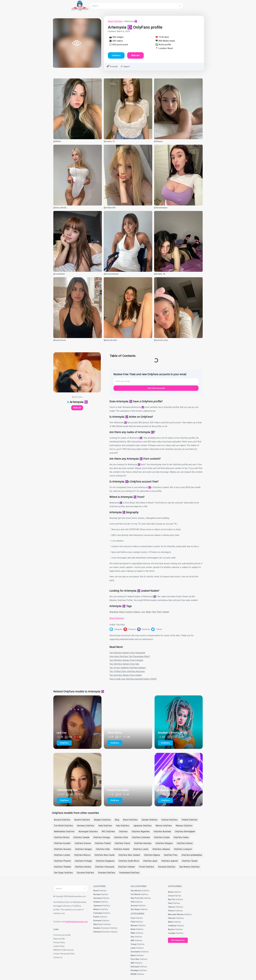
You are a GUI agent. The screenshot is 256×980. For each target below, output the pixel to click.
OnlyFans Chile (121, 837)
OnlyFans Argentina (141, 831)
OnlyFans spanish (169, 861)
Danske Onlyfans (149, 819)
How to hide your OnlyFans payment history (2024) (133, 679)
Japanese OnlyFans (142, 825)
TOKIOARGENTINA (67, 790)
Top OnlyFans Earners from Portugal (126, 660)
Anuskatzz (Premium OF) (172, 732)
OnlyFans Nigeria (152, 855)
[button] (116, 629)
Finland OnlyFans (189, 819)
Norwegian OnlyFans (88, 831)
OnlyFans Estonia (83, 843)
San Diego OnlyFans (63, 872)
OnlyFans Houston (62, 849)
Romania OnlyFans (166, 866)
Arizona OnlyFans (62, 819)
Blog (117, 819)
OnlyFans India (103, 849)
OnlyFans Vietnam (126, 866)
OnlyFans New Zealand (129, 855)
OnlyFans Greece (185, 843)
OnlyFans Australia (162, 831)
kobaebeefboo (166, 790)
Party (159, 612)
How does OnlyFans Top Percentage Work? (129, 656)
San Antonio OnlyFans (189, 866)
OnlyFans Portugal (83, 861)
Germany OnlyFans (85, 825)
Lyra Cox (61, 732)
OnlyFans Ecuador (62, 843)
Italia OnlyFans (105, 825)
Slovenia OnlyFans (85, 872)
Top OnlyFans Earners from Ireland (125, 675)
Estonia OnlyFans (169, 819)
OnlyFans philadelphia (191, 855)
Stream (166, 612)
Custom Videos (132, 612)
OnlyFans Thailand (62, 866)
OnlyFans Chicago (101, 837)
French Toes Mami (118, 790)
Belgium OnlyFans (102, 819)
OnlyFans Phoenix (62, 861)
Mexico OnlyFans (164, 825)
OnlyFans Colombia (141, 837)
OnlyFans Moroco (82, 855)
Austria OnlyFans (82, 819)
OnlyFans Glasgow (164, 843)
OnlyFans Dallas (181, 837)
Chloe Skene (114, 732)
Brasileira (113, 612)
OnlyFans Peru (170, 855)
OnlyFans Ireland (121, 849)
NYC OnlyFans (108, 831)
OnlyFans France (122, 843)
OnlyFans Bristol (61, 837)
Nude (148, 612)
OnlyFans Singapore (105, 861)
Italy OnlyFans (122, 825)
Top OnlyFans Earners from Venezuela (127, 652)
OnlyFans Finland (103, 843)
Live (143, 612)
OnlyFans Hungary (83, 849)
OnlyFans (123, 831)
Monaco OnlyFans (184, 825)
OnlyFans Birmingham (185, 831)
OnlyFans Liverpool (183, 849)
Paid (154, 612)
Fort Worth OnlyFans (63, 825)
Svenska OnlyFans (106, 872)
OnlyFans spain (150, 861)
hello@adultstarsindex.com (76, 922)
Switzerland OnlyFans (129, 872)
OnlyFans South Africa (129, 861)
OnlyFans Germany (142, 843)
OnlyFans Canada (81, 837)
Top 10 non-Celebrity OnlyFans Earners (127, 667)
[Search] (180, 6)
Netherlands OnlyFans (64, 831)
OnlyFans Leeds (140, 849)
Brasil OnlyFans (115, 21)
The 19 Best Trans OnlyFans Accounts (127, 671)
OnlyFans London (62, 855)
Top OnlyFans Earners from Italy (124, 664)
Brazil (122, 612)
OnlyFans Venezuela (104, 866)
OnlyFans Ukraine (83, 866)
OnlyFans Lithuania (161, 849)
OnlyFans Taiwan (189, 861)
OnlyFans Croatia (162, 837)
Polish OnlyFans (146, 866)
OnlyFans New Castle (105, 855)
